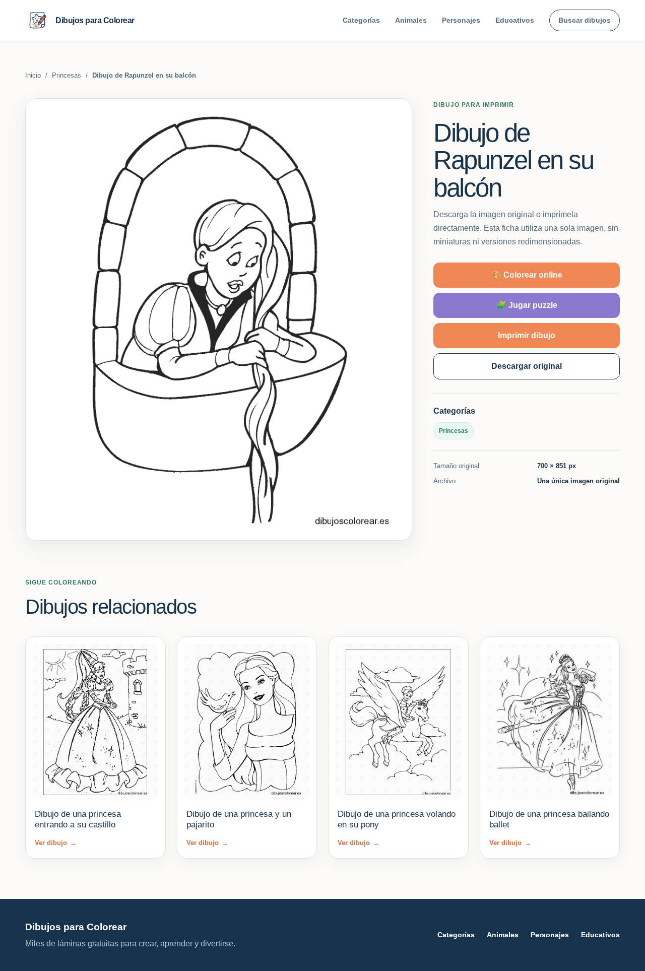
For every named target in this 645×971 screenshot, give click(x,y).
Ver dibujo (56, 843)
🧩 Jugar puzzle (526, 305)
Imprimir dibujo (526, 335)
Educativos (514, 20)
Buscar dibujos (584, 20)
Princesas (66, 75)
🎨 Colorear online (526, 275)
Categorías (361, 20)
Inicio (33, 75)
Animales (411, 20)
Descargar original (526, 366)
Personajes (461, 20)
